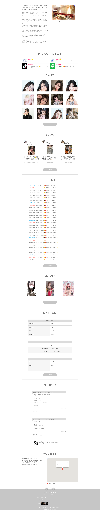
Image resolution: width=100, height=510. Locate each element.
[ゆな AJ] (43, 113)
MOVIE (52, 0)
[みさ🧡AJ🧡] (72, 113)
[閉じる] (67, 462)
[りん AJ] (28, 99)
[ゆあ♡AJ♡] (72, 85)
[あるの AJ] (43, 99)
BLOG (40, 0)
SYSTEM (56, 0)
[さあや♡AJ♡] (57, 113)
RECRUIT (61, 0)
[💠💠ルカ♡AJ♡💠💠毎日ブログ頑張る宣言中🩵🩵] (28, 85)
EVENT (49, 0)
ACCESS (71, 0)
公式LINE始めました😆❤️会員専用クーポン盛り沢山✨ (47, 185)
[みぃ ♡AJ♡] (57, 85)
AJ (20, 0)
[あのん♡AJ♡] (28, 113)
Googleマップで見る (52, 483)
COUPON (66, 0)
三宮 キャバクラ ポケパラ (44, 507)
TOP (33, 0)
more (50, 124)
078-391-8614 (51, 493)
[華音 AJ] (72, 99)
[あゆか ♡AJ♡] (57, 99)
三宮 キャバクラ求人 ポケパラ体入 (54, 507)
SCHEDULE (44, 0)
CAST (37, 0)
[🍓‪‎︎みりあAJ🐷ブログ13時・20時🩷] (43, 85)
